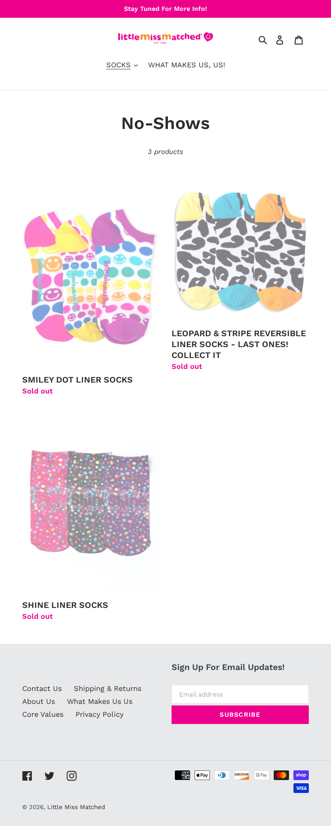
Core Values (42, 714)
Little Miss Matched (76, 807)
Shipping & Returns (107, 688)
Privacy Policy (99, 714)
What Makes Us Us (99, 701)
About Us (38, 701)
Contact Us (42, 688)
